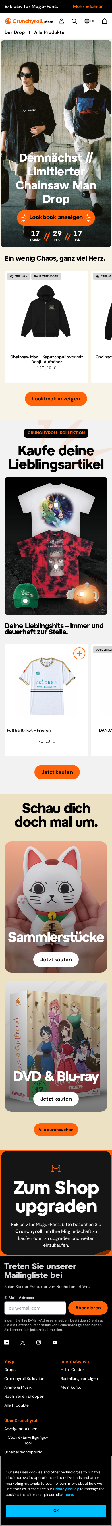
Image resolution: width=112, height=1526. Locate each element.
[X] (23, 1342)
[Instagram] (39, 1342)
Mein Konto (71, 1387)
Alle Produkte (49, 32)
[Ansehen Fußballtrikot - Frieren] (46, 686)
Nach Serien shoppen (24, 1396)
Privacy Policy (66, 1488)
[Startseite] (29, 21)
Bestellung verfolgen (79, 1378)
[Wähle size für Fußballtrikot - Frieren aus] (79, 653)
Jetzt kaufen (57, 772)
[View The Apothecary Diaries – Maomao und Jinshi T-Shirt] (56, 505)
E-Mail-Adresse (19, 1297)
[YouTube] (55, 1342)
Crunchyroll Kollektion (24, 1378)
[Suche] (74, 21)
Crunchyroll (28, 1231)
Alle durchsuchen (56, 1129)
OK (56, 1510)
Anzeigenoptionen (20, 1428)
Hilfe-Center (72, 1369)
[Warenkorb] (104, 21)
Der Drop (15, 32)
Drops (10, 1369)
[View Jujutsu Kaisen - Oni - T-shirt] (56, 566)
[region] (58, 327)
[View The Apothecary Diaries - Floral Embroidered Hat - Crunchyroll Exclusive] (25, 601)
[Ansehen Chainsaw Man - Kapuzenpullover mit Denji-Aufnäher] (46, 313)
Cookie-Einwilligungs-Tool (28, 1440)
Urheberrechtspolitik (23, 1452)
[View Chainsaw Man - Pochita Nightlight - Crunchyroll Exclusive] (82, 594)
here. (69, 1494)
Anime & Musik (18, 1387)
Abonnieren (88, 1308)
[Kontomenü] (61, 21)
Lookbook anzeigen (56, 217)
